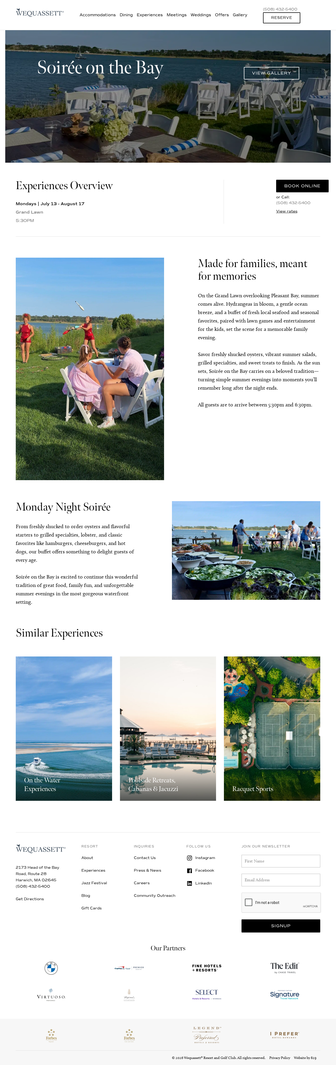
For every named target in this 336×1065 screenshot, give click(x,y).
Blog (85, 895)
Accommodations (98, 15)
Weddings (201, 15)
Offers (222, 15)
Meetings (177, 15)
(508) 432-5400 (293, 203)
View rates (286, 211)
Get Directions (30, 899)
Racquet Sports (252, 789)
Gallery (240, 15)
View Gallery (271, 73)
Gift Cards (91, 908)
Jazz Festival (94, 883)
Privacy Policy (279, 1058)
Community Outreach (154, 895)
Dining (126, 15)
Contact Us (145, 858)
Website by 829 (305, 1058)
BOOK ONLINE (302, 185)
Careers (142, 883)
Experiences (150, 15)
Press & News (147, 870)
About (87, 858)
